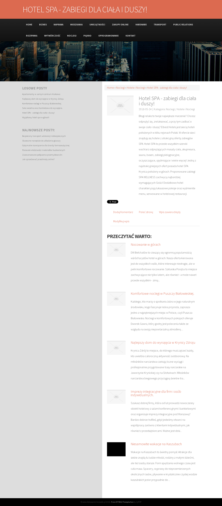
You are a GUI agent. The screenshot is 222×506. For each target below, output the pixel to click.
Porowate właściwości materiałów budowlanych (43, 150)
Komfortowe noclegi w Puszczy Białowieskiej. (42, 103)
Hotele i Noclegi (136, 87)
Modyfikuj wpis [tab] (121, 221)
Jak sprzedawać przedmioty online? (38, 159)
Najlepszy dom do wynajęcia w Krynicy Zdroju (43, 98)
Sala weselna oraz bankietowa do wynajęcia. (42, 108)
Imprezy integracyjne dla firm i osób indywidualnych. (156, 393)
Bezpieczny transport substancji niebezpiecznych (44, 135)
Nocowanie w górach (146, 244)
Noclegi (120, 87)
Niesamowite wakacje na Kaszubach (156, 444)
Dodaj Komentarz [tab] (123, 212)
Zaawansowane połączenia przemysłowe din (42, 154)
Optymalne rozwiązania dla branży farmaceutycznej (45, 145)
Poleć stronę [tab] (146, 212)
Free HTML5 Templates (122, 502)
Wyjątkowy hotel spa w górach (35, 117)
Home (110, 87)
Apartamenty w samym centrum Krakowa (41, 94)
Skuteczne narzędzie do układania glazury (41, 140)
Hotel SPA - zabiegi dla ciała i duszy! (38, 112)
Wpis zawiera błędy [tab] (170, 212)
